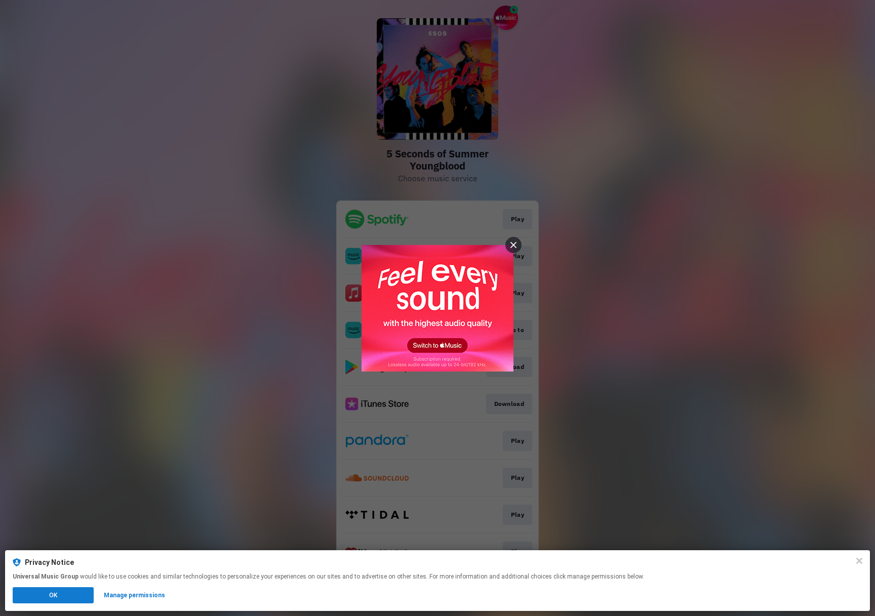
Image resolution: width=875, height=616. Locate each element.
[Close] (859, 561)
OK (53, 595)
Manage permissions (134, 595)
